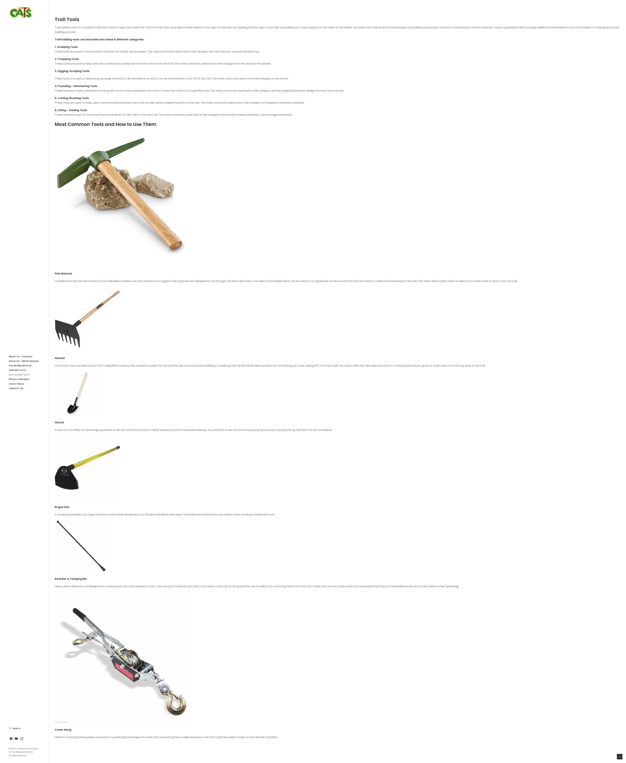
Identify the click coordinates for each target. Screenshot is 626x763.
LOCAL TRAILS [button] (16, 383)
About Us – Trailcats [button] (20, 356)
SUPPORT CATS (17, 370)
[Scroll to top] (619, 756)
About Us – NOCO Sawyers (24, 361)
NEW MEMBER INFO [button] (19, 374)
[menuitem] (24, 356)
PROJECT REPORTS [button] (19, 379)
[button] (11, 739)
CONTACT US (16, 388)
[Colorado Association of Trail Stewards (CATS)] (24, 12)
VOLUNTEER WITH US (20, 365)
